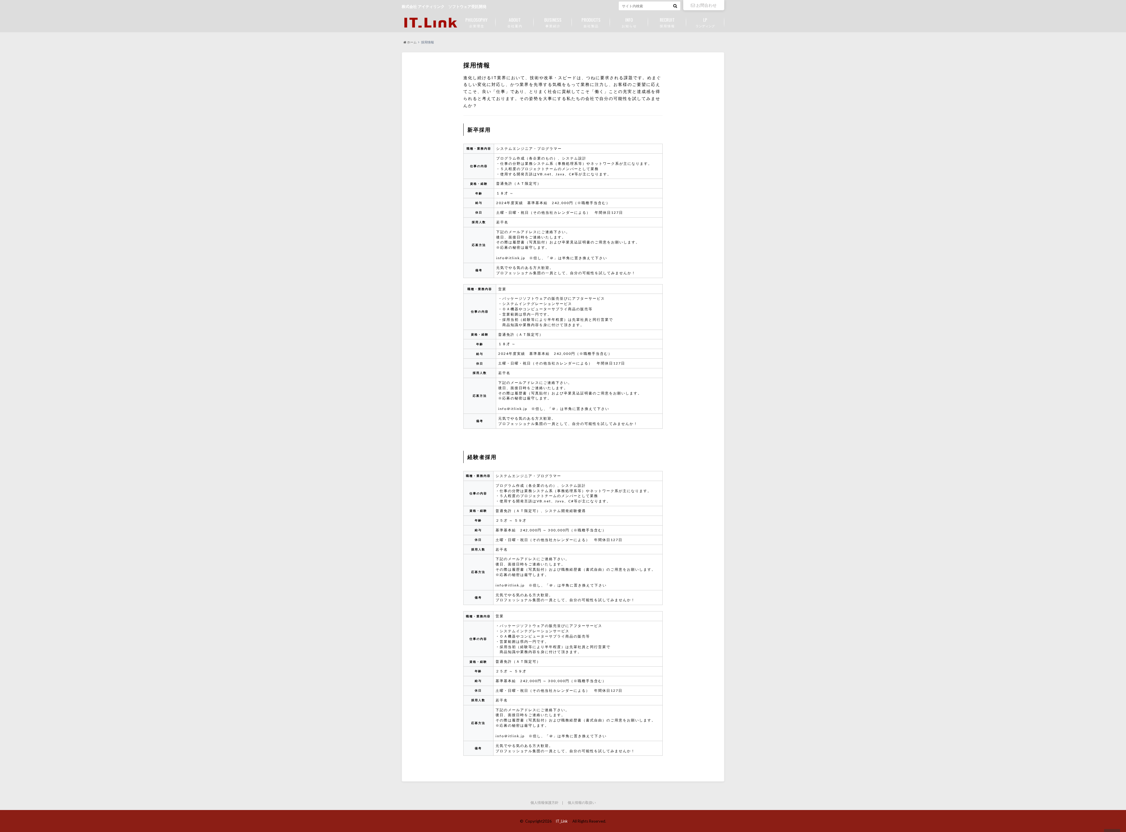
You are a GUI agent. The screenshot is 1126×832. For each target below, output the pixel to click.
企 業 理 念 (476, 22)
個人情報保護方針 (544, 803)
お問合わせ (706, 5)
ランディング (705, 22)
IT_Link (562, 821)
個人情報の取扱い (582, 803)
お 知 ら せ (629, 22)
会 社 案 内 (514, 22)
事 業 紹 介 (553, 22)
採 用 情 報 (667, 22)
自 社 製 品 (591, 22)
